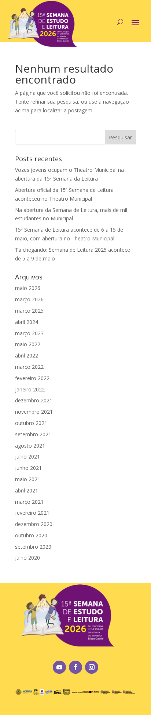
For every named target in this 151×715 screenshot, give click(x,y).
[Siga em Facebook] (75, 667)
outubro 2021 (31, 423)
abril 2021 (26, 490)
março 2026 (29, 299)
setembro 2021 (33, 434)
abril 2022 (26, 355)
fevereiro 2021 (32, 512)
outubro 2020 (31, 535)
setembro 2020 (33, 546)
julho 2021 (27, 456)
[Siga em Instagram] (91, 667)
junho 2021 (28, 467)
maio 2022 (27, 344)
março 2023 (29, 333)
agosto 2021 (30, 445)
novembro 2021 (34, 411)
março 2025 (29, 310)
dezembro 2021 (33, 400)
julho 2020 (27, 557)
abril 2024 (26, 321)
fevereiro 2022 (32, 378)
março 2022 (29, 366)
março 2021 (29, 501)
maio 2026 (27, 288)
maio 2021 (27, 479)
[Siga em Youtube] (59, 667)
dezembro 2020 (33, 524)
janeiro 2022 (30, 389)
